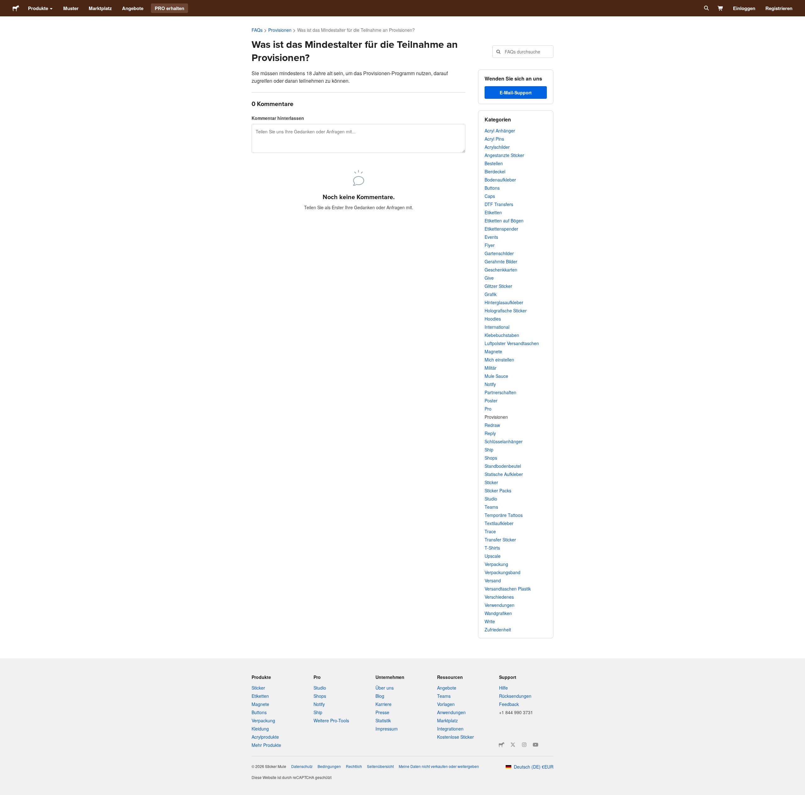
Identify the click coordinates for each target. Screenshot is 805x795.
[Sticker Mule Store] (501, 744)
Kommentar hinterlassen (278, 118)
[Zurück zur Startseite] (16, 8)
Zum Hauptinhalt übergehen (4, 4)
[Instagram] (524, 744)
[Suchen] (705, 8)
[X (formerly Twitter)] (512, 744)
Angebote (132, 8)
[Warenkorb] (720, 8)
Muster (71, 8)
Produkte (38, 8)
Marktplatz (100, 8)
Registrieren (778, 8)
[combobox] (522, 51)
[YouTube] (535, 744)
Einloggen (744, 8)
